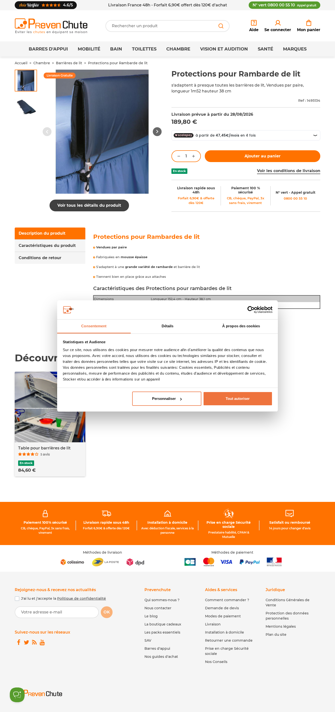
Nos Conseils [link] (216, 662)
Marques (295, 49)
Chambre (178, 49)
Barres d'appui (48, 49)
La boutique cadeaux (162, 624)
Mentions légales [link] (281, 626)
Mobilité (89, 49)
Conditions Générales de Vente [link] (287, 602)
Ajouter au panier (263, 156)
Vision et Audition (224, 49)
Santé (265, 49)
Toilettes (144, 49)
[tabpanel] (207, 281)
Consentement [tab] (93, 326)
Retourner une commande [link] (229, 640)
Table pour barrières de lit (44, 448)
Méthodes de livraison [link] (102, 552)
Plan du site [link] (276, 634)
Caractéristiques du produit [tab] (47, 245)
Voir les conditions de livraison (288, 170)
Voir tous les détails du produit (89, 205)
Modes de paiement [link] (223, 616)
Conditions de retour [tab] (40, 257)
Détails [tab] (168, 326)
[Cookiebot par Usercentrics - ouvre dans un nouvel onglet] (251, 310)
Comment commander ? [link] (227, 600)
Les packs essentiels (162, 632)
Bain (116, 49)
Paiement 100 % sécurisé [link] (245, 190)
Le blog (151, 616)
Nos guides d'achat (161, 656)
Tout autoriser (238, 398)
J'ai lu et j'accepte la (63, 598)
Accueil (21, 63)
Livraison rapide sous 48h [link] (196, 190)
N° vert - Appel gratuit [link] (295, 192)
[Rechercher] (221, 26)
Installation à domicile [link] (167, 522)
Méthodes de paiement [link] (232, 552)
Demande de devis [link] (222, 608)
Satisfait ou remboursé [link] (289, 522)
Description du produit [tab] (42, 233)
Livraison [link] (213, 624)
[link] (277, 26)
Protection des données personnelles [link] (287, 616)
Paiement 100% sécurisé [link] (45, 522)
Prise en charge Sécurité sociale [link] (228, 524)
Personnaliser (164, 398)
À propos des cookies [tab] (241, 326)
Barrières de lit (69, 63)
